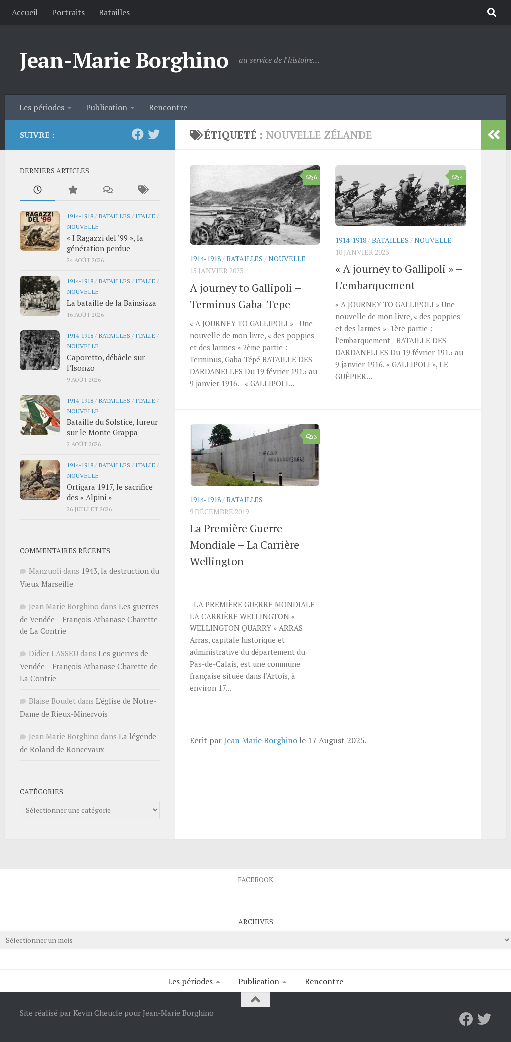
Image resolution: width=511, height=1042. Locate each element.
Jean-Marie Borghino (124, 60)
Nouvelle (287, 258)
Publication (106, 107)
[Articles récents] (37, 190)
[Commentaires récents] (107, 190)
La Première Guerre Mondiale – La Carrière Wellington (244, 544)
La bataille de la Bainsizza (111, 303)
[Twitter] (154, 134)
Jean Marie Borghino (260, 740)
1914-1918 (205, 258)
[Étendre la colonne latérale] (493, 135)
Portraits (68, 12)
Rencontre (168, 107)
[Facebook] (138, 134)
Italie (145, 216)
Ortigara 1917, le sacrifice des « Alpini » (110, 492)
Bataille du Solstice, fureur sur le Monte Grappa (112, 427)
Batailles (114, 12)
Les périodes (41, 107)
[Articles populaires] (72, 190)
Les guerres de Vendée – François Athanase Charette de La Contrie (89, 618)
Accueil (25, 12)
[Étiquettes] (142, 190)
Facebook (255, 879)
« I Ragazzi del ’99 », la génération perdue (105, 243)
